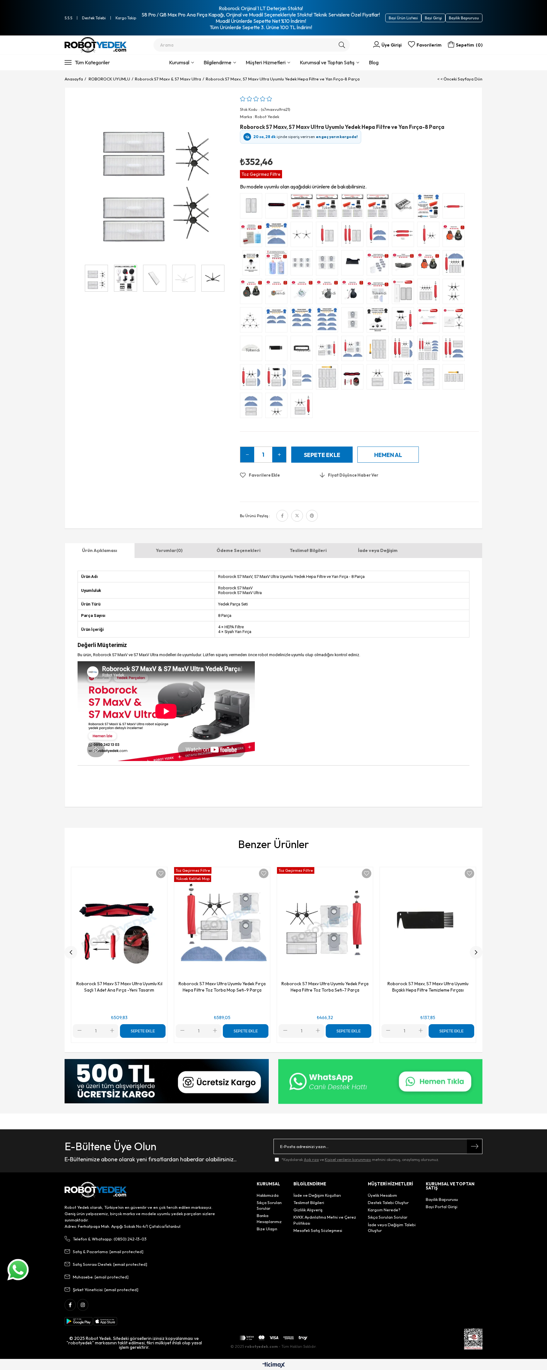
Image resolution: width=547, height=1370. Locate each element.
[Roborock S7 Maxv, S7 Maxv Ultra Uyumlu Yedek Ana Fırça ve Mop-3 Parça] (379, 236)
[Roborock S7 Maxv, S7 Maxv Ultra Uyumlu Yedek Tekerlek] (379, 321)
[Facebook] (70, 1305)
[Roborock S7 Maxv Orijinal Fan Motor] (303, 293)
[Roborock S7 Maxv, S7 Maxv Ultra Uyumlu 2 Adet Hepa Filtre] (252, 207)
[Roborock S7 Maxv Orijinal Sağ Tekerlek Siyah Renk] (354, 293)
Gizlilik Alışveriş (308, 1209)
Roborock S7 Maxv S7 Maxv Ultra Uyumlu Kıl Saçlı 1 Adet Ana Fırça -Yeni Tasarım (119, 987)
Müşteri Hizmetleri (266, 62)
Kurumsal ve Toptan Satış (327, 62)
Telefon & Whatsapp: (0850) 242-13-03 (110, 1238)
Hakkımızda (268, 1195)
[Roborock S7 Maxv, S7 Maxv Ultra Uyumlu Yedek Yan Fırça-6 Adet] (252, 321)
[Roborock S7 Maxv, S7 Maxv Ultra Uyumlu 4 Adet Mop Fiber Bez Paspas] (278, 321)
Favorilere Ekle (161, 873)
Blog (374, 62)
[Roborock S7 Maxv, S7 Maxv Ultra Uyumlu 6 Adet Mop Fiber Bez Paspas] (303, 321)
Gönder (474, 1146)
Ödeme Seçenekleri (239, 550)
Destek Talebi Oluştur (388, 1202)
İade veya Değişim (378, 550)
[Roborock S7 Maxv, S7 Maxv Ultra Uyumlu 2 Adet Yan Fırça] (303, 236)
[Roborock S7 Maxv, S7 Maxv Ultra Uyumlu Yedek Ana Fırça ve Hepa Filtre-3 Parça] (328, 236)
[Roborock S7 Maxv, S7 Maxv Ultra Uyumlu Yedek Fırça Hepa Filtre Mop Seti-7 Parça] (252, 378)
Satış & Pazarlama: (108, 1251)
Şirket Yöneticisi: (105, 1289)
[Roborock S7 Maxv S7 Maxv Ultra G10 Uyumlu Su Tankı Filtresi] (354, 264)
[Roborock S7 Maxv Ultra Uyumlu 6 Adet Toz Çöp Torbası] (303, 264)
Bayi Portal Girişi (441, 1206)
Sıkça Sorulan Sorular (269, 1205)
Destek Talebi (94, 18)
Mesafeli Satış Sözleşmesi (317, 1230)
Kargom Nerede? (384, 1209)
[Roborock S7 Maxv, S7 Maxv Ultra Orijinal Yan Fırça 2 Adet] (455, 321)
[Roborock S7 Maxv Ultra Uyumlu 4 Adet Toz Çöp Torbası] (328, 264)
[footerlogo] (96, 1190)
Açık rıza (311, 1159)
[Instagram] (82, 1305)
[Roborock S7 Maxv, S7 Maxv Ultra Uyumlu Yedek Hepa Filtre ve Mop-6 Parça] (303, 378)
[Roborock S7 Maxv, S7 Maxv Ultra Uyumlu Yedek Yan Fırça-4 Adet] (455, 293)
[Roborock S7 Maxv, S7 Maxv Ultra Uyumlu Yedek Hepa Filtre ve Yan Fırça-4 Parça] (379, 378)
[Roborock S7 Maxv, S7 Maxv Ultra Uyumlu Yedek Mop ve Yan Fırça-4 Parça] (278, 407)
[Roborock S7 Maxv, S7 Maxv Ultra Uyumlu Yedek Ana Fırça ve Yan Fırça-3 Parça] (430, 236)
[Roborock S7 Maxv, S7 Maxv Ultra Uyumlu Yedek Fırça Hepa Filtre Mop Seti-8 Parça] (278, 378)
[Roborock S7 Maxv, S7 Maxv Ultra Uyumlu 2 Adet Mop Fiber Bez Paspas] (278, 236)
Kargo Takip (126, 18)
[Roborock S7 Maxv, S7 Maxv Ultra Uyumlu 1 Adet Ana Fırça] (455, 207)
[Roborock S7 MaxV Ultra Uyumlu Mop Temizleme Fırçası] (278, 207)
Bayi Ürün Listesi (403, 18)
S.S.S (68, 18)
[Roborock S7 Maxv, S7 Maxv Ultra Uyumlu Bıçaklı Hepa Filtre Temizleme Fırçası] (278, 350)
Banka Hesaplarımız (269, 1218)
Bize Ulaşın (267, 1228)
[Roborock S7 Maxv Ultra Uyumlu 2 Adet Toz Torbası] (354, 321)
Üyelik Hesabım (382, 1195)
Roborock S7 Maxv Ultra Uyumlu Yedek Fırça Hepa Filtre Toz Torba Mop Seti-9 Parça (222, 987)
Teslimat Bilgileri (308, 550)
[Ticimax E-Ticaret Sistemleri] (273, 1365)
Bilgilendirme (217, 62)
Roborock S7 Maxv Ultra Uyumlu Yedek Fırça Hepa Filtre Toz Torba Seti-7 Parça (324, 987)
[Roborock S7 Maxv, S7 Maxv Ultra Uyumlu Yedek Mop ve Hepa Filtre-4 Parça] (252, 407)
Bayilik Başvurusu (464, 18)
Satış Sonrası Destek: (110, 1264)
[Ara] (342, 45)
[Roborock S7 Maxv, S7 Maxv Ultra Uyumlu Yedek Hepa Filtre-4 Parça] (430, 378)
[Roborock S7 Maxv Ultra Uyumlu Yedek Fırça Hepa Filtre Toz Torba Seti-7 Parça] (328, 350)
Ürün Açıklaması (99, 550)
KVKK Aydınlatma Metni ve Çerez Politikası (324, 1220)
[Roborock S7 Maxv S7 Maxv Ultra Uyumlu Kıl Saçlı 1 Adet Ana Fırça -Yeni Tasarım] (354, 378)
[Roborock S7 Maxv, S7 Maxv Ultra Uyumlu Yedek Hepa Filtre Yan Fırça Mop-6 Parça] (404, 378)
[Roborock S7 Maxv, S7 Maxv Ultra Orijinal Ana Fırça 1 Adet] (430, 321)
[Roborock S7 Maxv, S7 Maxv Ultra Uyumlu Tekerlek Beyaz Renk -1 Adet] (252, 264)
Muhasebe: (101, 1276)
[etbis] (473, 1339)
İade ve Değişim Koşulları (317, 1195)
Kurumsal (179, 62)
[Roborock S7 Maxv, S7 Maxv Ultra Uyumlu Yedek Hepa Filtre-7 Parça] (455, 378)
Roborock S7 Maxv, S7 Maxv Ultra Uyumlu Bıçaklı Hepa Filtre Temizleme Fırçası (427, 987)
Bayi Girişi (433, 18)
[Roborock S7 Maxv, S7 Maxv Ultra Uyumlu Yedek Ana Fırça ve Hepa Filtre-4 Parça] (354, 236)
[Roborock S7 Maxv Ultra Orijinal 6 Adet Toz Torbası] (379, 264)
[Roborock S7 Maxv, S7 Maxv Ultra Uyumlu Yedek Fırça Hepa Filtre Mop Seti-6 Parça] (455, 350)
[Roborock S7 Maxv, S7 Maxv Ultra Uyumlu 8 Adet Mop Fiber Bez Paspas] (328, 321)
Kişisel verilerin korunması (348, 1159)
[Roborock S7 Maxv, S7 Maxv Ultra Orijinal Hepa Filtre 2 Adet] (404, 293)
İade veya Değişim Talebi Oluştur (392, 1227)
